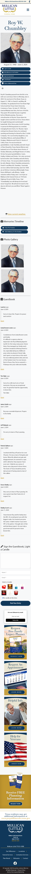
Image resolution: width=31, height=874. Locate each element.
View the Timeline (10, 227)
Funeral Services (8, 855)
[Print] (2, 88)
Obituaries (16, 858)
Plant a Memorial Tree (10, 83)
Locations (22, 851)
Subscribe (15, 620)
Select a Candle (7, 582)
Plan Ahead (6, 858)
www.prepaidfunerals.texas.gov (15, 818)
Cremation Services (22, 855)
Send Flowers (7, 79)
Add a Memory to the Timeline (11, 72)
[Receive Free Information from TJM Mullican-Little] (15, 780)
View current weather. (17, 214)
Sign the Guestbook (9, 76)
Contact (25, 858)
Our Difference (10, 851)
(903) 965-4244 (15, 840)
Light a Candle (7, 68)
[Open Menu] (28, 9)
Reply (2, 321)
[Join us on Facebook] (15, 863)
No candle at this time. (10, 598)
